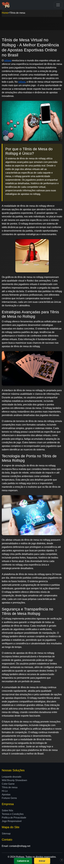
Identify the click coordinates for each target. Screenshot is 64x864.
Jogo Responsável (12, 821)
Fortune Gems (9, 798)
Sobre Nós (7, 810)
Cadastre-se (23, 860)
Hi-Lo (5, 791)
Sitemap (6, 833)
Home (5, 13)
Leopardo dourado (11, 776)
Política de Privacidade (14, 817)
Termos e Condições (13, 814)
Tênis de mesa (9, 787)
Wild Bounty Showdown (14, 780)
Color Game (8, 784)
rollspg (7, 60)
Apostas (6, 794)
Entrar (42, 860)
